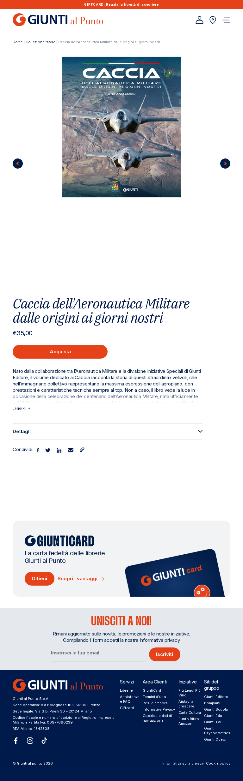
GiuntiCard (152, 690)
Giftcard (127, 708)
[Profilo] (199, 20)
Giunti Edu (213, 715)
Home (18, 42)
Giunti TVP (213, 722)
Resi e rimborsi (156, 703)
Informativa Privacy (159, 709)
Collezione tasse (40, 42)
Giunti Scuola (216, 709)
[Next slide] (225, 163)
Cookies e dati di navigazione (157, 718)
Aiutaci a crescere (186, 703)
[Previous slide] (18, 163)
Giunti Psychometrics (217, 730)
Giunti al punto (29, 763)
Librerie (126, 690)
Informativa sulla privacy (183, 763)
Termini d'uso (154, 697)
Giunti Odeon (215, 739)
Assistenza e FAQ (130, 699)
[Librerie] (213, 20)
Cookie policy (218, 763)
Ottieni (39, 578)
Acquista (60, 352)
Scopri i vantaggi (78, 578)
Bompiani (212, 703)
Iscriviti (164, 654)
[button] (226, 20)
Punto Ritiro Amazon (188, 721)
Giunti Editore (216, 697)
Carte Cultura (189, 712)
